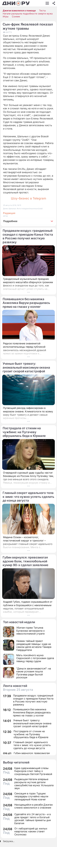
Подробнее (10, 221)
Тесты (42, 10)
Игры (5, 16)
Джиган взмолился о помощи (19, 10)
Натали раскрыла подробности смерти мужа (28, 13)
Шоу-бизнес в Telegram (28, 198)
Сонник (16, 16)
